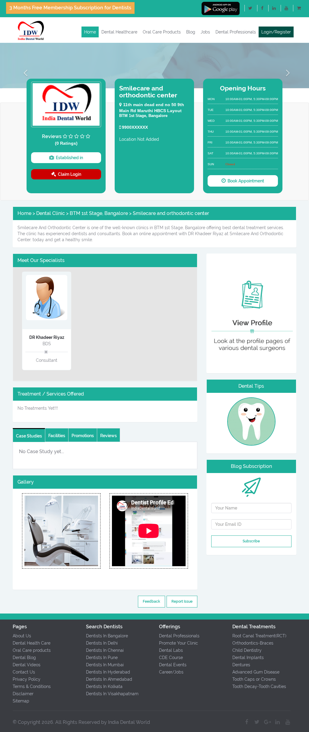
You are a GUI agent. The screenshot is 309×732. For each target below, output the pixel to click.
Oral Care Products (162, 32)
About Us (22, 635)
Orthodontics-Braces (252, 643)
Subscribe (251, 541)
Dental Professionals (235, 32)
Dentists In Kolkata (104, 686)
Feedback (151, 601)
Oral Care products (32, 650)
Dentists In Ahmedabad (109, 679)
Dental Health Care (31, 643)
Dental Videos (26, 664)
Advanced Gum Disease (255, 672)
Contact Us (24, 672)
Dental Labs (171, 650)
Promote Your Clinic (178, 643)
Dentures (241, 664)
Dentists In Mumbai (105, 664)
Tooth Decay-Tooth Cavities (259, 686)
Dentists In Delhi (102, 643)
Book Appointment (245, 180)
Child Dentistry (247, 650)
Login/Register (276, 32)
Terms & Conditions (32, 686)
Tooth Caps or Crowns (254, 679)
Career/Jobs (171, 672)
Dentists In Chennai (105, 650)
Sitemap (21, 701)
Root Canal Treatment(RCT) (259, 635)
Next (100, 531)
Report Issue (182, 601)
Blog (190, 32)
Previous (22, 531)
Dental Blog (24, 657)
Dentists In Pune (102, 657)
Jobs (205, 32)
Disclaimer (23, 693)
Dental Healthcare (119, 32)
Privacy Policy (26, 679)
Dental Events (172, 664)
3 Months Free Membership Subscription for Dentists (70, 8)
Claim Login (68, 174)
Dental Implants (248, 657)
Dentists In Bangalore (107, 635)
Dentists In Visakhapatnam (112, 693)
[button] (23, 73)
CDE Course (171, 657)
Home (90, 32)
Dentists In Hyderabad (108, 672)
